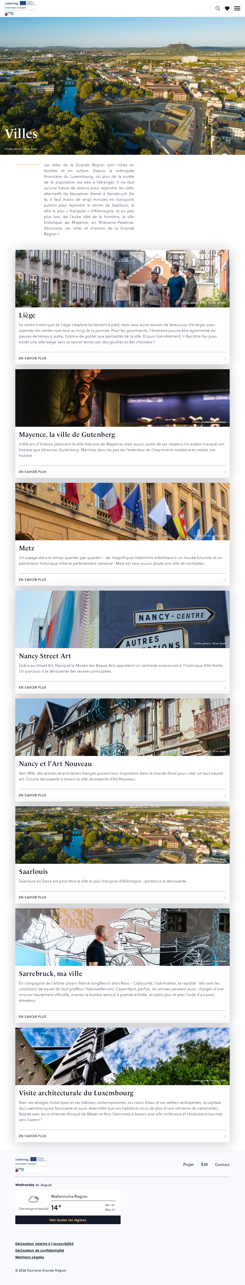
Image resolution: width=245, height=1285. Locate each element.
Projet (188, 1164)
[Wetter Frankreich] (124, 1279)
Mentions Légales (29, 1257)
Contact (222, 1164)
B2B (204, 1164)
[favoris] (227, 8)
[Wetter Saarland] (113, 1279)
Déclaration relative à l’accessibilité (44, 1243)
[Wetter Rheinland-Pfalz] (121, 1279)
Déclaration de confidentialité (39, 1250)
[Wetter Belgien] (132, 1279)
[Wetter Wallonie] (117, 1279)
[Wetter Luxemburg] (128, 1279)
